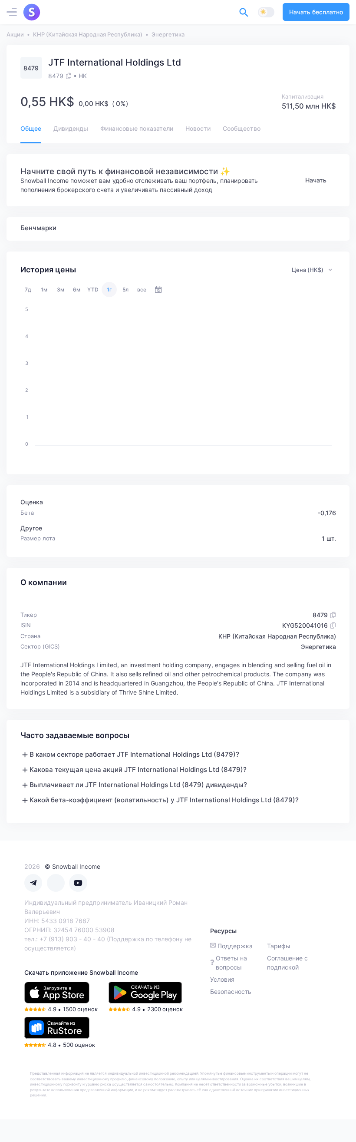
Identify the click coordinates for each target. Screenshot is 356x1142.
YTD (93, 289)
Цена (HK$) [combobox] (307, 269)
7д (28, 289)
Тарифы (278, 946)
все (141, 289)
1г (109, 289)
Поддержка (235, 946)
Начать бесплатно (316, 12)
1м (44, 289)
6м (76, 289)
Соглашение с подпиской (287, 962)
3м (60, 289)
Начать (315, 180)
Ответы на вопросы (231, 962)
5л (125, 289)
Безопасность (230, 991)
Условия (222, 979)
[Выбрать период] (158, 289)
